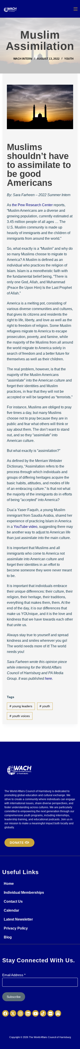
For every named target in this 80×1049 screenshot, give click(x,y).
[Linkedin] (28, 1013)
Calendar (11, 910)
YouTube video (25, 527)
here (48, 678)
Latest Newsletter (18, 919)
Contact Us (13, 901)
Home (9, 883)
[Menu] (76, 9)
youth (45, 706)
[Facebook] (5, 1013)
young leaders (21, 706)
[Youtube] (35, 1013)
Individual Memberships (24, 892)
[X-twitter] (13, 1013)
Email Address (14, 975)
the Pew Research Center (32, 205)
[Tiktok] (43, 1013)
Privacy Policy (16, 928)
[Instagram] (20, 1013)
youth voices (20, 716)
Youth (69, 58)
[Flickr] (50, 1013)
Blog (8, 937)
